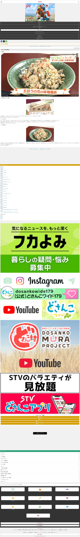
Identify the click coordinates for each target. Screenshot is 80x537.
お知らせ (44, 529)
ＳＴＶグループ (48, 529)
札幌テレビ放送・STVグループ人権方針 (37, 529)
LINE (6, 41)
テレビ (3, 484)
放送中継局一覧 (3, 475)
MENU (1, 1)
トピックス (2, 454)
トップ (1, 484)
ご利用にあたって (25, 532)
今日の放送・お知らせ (39, 38)
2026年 (1, 215)
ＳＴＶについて (40, 528)
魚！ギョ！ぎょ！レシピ (39, 31)
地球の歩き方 (40, 36)
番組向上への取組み (28, 529)
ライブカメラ (40, 509)
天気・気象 (12, 509)
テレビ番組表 (3, 456)
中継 (39, 28)
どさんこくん (3, 481)
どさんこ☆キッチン (41, 421)
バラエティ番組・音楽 (4, 462)
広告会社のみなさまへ (54, 529)
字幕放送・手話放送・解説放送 (6, 473)
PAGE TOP (78, 531)
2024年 (1, 217)
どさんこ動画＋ (38, 518)
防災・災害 (12, 500)
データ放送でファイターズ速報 (6, 477)
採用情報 (19, 529)
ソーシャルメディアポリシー (43, 532)
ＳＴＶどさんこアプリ (4, 479)
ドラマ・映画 (3, 464)
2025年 (1, 216)
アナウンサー (40, 500)
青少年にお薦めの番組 (4, 471)
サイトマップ (55, 532)
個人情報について (31, 532)
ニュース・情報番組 (4, 460)
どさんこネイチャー (41, 423)
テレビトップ (3, 452)
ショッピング (67, 509)
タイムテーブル (3, 458)
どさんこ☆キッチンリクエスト (39, 33)
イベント (67, 500)
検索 (78, 1)
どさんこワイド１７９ (7, 484)
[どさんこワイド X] (40, 434)
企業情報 (23, 529)
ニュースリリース (15, 529)
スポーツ (2, 466)
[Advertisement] (40, 156)
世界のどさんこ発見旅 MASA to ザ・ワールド (39, 26)
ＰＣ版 (40, 534)
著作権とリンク (37, 532)
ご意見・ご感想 (50, 532)
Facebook (1, 41)
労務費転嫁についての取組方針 (63, 529)
